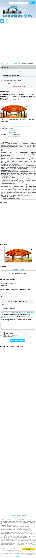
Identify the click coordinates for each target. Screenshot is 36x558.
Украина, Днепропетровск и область (19, 126)
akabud (10, 128)
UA (30, 15)
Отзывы (5, 78)
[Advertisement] (18, 42)
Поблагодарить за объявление (12, 83)
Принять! (28, 549)
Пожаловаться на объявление (12, 80)
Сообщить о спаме (19, 86)
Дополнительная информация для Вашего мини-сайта (17, 312)
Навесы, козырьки (13, 125)
